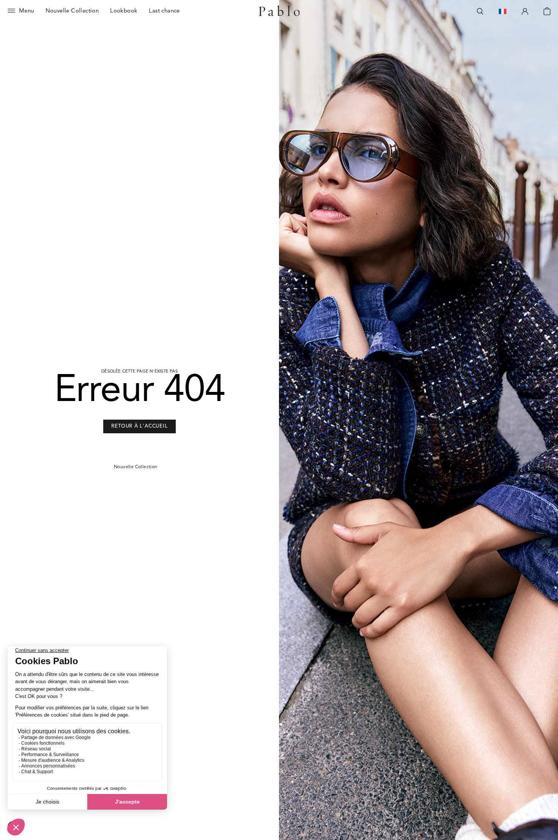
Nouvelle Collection (136, 467)
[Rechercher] (480, 11)
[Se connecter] (525, 11)
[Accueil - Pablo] (279, 11)
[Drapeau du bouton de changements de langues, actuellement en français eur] (502, 11)
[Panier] (547, 11)
